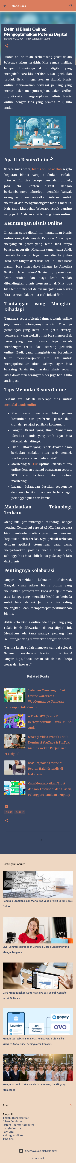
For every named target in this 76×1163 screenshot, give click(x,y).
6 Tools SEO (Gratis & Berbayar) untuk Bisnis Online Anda (49, 722)
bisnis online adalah (47, 169)
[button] (6, 46)
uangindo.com (12, 1128)
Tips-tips (8, 1139)
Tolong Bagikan (13, 1135)
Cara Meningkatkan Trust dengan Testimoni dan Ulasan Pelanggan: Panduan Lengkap (49, 789)
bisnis (9, 812)
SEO (34, 464)
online (20, 812)
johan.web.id (38, 1158)
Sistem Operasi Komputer (18, 1124)
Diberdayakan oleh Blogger (40, 1150)
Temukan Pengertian (16, 1117)
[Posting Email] (6, 808)
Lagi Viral (8, 1132)
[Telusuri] (71, 5)
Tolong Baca (18, 5)
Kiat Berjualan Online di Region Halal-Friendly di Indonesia (45, 768)
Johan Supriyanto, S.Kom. (38, 38)
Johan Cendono (12, 1121)
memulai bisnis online (20, 404)
